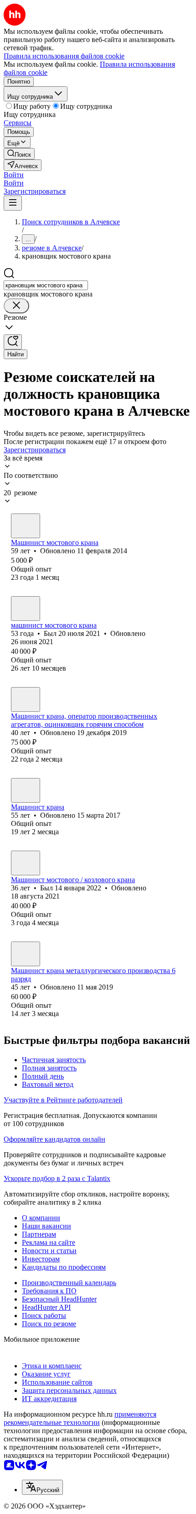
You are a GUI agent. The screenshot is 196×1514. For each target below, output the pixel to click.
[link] (19, 153)
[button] (14, 175)
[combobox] (46, 285)
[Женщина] (25, 790)
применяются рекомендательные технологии (80, 1418)
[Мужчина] (25, 525)
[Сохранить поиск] (13, 341)
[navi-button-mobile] (13, 203)
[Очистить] (16, 305)
